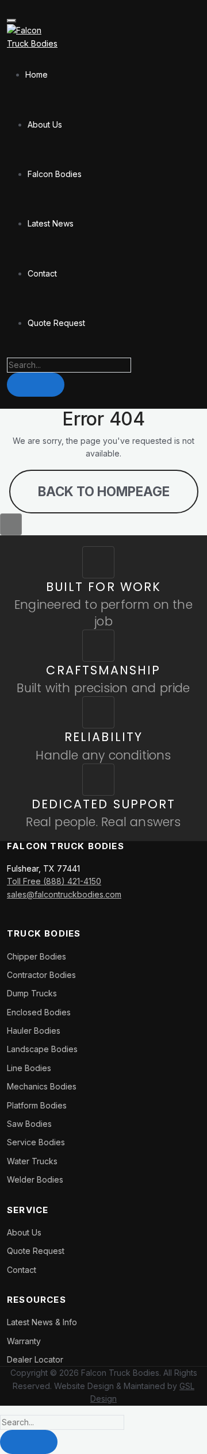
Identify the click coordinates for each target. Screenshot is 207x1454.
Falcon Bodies (55, 174)
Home (36, 74)
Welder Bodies (35, 1179)
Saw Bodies (29, 1124)
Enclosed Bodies (39, 1012)
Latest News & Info (42, 1322)
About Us (45, 124)
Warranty (24, 1341)
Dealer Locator (35, 1359)
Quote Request (56, 323)
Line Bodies (29, 1068)
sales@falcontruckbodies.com (64, 894)
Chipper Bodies (36, 956)
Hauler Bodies (33, 1030)
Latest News (51, 223)
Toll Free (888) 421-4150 (54, 881)
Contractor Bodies (41, 975)
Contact (42, 273)
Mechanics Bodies (41, 1086)
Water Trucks (32, 1161)
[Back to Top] (11, 524)
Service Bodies (36, 1142)
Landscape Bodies (42, 1049)
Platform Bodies (37, 1105)
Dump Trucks (32, 993)
